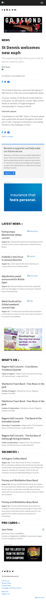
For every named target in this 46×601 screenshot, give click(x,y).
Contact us (5, 581)
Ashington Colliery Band (14, 458)
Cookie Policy (6, 585)
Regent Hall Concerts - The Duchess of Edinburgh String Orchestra (21, 437)
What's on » (10, 360)
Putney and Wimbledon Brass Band (20, 480)
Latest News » (12, 224)
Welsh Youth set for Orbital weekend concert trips (11, 304)
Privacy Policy (6, 583)
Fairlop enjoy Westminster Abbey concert (12, 234)
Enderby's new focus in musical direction (12, 258)
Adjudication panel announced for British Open (13, 279)
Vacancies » (10, 452)
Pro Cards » (11, 523)
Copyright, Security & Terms (11, 588)
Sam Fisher (7, 529)
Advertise (5, 591)
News (6, 40)
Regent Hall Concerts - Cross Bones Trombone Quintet (20, 368)
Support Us (6, 594)
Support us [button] (9, 173)
